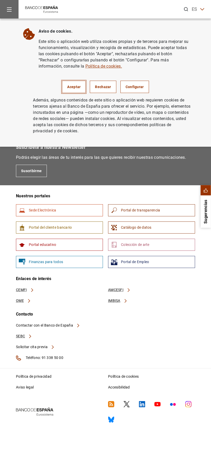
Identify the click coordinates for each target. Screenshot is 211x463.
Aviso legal (25, 387)
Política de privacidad (33, 376)
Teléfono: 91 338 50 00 (44, 358)
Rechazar (103, 87)
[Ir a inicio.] (41, 8)
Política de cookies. (103, 66)
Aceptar (74, 87)
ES (194, 9)
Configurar (135, 87)
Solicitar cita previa (32, 347)
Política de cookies (123, 376)
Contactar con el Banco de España (45, 325)
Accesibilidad (119, 387)
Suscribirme (31, 171)
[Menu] (9, 9)
